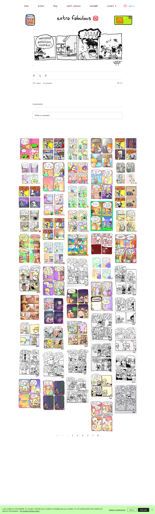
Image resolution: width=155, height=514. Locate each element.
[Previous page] (62, 435)
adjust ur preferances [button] (117, 510)
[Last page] (98, 435)
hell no (131, 510)
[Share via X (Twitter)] (40, 75)
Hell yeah (143, 510)
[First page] (57, 435)
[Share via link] (46, 75)
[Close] (152, 510)
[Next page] (93, 435)
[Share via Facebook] (34, 75)
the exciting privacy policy (29, 511)
